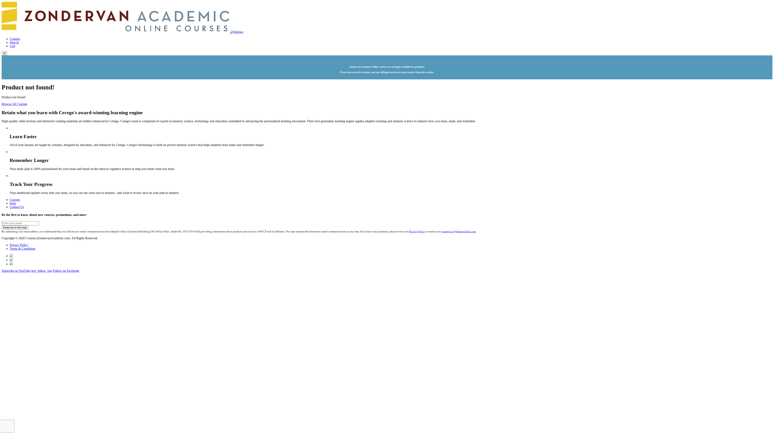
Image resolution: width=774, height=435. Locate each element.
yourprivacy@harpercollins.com (458, 231)
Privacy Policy (417, 231)
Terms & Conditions (22, 248)
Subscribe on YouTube (16, 270)
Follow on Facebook (66, 270)
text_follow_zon (41, 270)
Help (13, 203)
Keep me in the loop (15, 227)
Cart (12, 46)
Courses (15, 38)
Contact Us (17, 207)
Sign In (14, 42)
